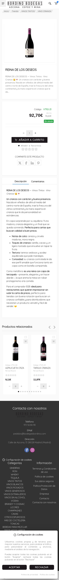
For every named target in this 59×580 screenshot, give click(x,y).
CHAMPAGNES (15, 510)
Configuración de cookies (19, 459)
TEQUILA (15, 477)
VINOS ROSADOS (14, 487)
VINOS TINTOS (28, 11)
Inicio (6, 11)
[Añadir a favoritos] (25, 341)
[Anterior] (49, 327)
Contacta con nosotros (44, 502)
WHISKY (15, 474)
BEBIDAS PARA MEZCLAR (15, 527)
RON (14, 471)
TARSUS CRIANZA (41, 369)
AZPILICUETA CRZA (14, 369)
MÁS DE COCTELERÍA (14, 520)
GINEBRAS (15, 468)
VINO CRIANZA (44, 11)
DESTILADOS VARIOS (14, 530)
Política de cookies (47, 574)
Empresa (44, 493)
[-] (23, 133)
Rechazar (41, 567)
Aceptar (14, 567)
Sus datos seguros (44, 481)
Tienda (15, 11)
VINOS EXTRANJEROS (15, 494)
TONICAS (14, 523)
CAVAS (14, 514)
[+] (35, 133)
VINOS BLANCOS (14, 484)
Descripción (21, 181)
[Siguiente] (54, 327)
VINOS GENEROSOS (15, 491)
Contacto (44, 498)
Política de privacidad (29, 574)
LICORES (14, 507)
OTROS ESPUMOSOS (14, 517)
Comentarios (37, 181)
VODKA (15, 500)
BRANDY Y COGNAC (15, 504)
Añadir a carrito (31, 139)
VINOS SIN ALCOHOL (14, 497)
